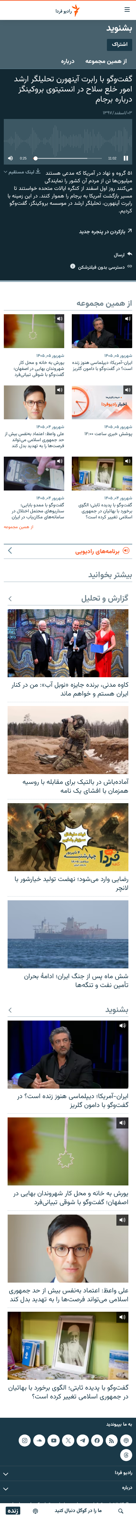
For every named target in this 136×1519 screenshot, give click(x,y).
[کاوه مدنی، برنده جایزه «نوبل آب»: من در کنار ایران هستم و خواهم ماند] (68, 643)
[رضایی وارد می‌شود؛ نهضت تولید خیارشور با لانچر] (68, 837)
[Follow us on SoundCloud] (39, 1441)
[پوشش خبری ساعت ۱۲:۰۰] (102, 402)
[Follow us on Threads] (126, 1455)
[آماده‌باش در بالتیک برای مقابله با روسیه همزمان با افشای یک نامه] (68, 740)
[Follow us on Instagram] (25, 1441)
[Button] (123, 256)
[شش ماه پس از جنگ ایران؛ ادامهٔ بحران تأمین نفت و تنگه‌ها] (68, 934)
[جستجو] (120, 1511)
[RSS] (112, 1441)
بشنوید (116, 1010)
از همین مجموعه (106, 61)
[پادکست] (35, 1511)
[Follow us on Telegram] (83, 1441)
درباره (68, 61)
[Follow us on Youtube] (53, 1441)
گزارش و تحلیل (104, 599)
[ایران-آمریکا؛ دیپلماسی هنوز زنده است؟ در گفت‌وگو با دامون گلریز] (102, 331)
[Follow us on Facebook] (97, 1441)
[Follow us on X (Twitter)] (68, 1441)
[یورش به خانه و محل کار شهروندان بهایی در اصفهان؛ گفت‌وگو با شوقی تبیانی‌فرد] (34, 331)
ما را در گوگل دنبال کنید (78, 1511)
